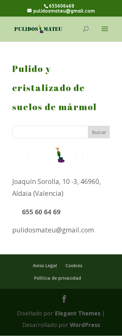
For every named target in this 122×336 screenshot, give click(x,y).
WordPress (85, 324)
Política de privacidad (57, 278)
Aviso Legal (45, 265)
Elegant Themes (77, 313)
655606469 (61, 6)
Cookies (73, 265)
